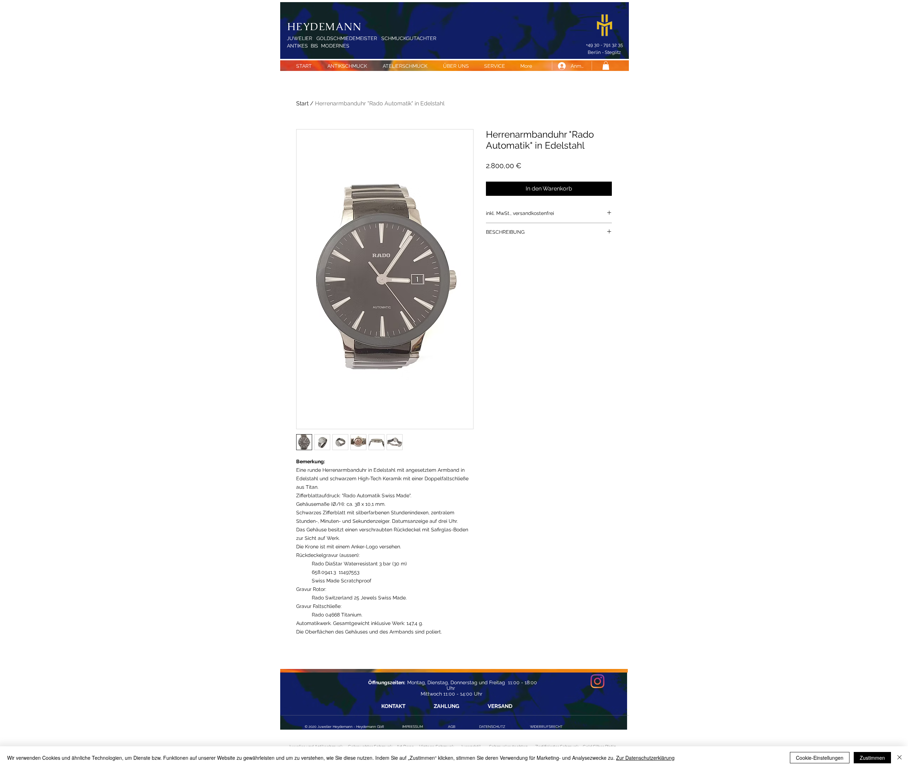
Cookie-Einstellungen (819, 757)
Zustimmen (872, 757)
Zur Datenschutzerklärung (645, 757)
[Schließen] (899, 757)
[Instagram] (597, 681)
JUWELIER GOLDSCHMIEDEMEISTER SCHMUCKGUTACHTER (361, 38)
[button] (605, 65)
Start (302, 103)
